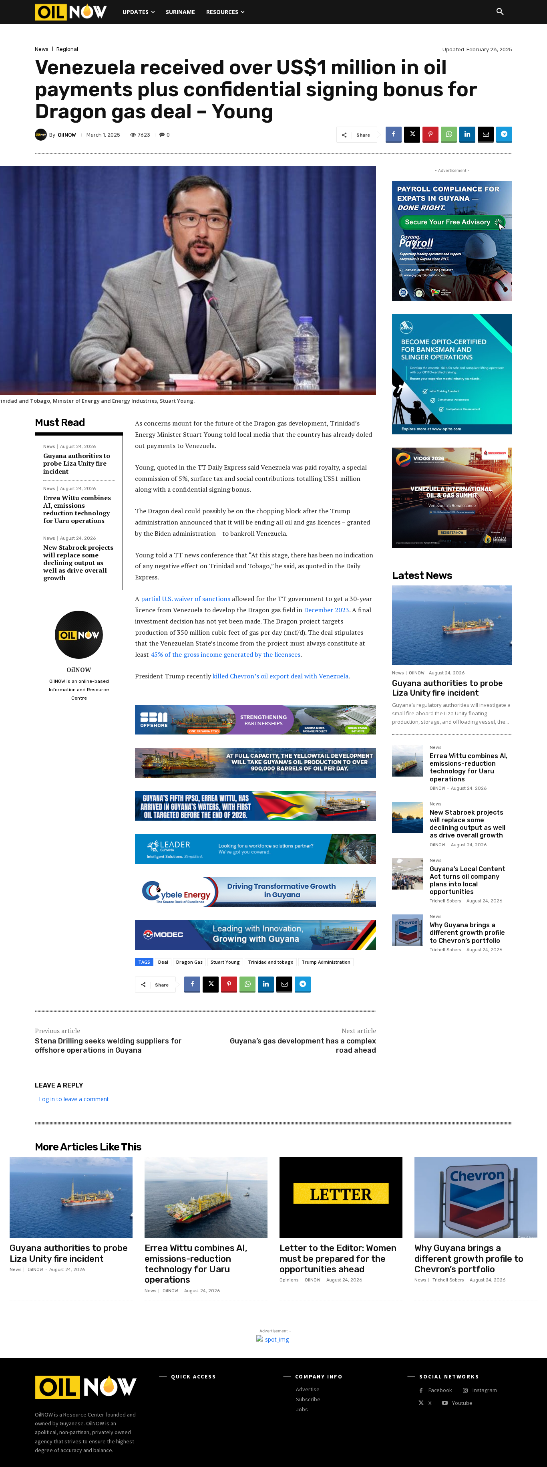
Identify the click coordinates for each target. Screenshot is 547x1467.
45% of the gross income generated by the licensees (224, 654)
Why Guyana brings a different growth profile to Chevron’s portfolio (467, 932)
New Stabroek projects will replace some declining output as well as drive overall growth (78, 563)
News (41, 49)
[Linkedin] (467, 135)
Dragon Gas (189, 962)
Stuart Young (225, 962)
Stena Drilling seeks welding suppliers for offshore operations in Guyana (108, 1046)
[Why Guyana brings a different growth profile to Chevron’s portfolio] (407, 930)
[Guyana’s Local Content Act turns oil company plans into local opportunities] (407, 874)
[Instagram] (465, 1391)
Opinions (289, 1280)
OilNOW (67, 134)
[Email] (486, 135)
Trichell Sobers (445, 901)
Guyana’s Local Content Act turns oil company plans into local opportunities (467, 880)
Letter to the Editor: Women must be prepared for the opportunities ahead (338, 1259)
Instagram (485, 1390)
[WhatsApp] (449, 135)
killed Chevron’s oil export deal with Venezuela (279, 676)
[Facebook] (394, 135)
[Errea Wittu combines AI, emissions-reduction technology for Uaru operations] (407, 761)
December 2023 (325, 609)
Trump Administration (326, 962)
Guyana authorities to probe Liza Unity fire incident (76, 463)
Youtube (462, 1402)
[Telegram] (504, 135)
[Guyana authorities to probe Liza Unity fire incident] (452, 625)
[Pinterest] (430, 135)
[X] (412, 135)
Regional (67, 49)
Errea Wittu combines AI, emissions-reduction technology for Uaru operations (77, 509)
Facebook (440, 1390)
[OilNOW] (42, 135)
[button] (500, 12)
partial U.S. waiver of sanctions (184, 598)
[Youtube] (445, 1403)
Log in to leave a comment (74, 1099)
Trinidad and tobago (271, 962)
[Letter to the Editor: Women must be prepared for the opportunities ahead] (341, 1197)
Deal (163, 962)
